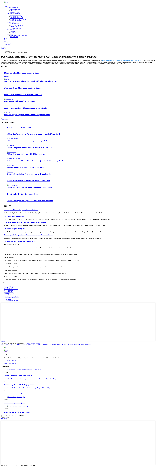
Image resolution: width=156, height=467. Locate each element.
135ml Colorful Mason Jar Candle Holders (22, 73)
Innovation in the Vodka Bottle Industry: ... (18, 394)
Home (5, 4)
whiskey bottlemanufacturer (39, 344)
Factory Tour (10, 42)
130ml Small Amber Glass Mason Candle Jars (23, 95)
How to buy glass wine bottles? (14, 216)
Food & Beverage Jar (12, 7)
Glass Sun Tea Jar (138, 60)
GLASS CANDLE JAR (16, 18)
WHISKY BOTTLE (15, 28)
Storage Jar (10, 34)
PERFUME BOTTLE (16, 21)
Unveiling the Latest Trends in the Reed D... (18, 375)
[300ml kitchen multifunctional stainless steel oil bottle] (13, 185)
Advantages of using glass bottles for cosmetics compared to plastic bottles (28, 235)
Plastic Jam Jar (7, 299)
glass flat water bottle (128, 60)
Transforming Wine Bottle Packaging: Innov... (19, 385)
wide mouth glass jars (9, 290)
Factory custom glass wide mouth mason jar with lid (25, 108)
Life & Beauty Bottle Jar (13, 13)
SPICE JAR (13, 32)
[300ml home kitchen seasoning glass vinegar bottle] (12, 138)
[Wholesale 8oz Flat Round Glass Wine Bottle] (12, 165)
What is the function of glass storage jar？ (18, 412)
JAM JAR (13, 10)
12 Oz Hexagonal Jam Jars (11, 300)
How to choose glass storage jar (14, 229)
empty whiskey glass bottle (24, 344)
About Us (6, 41)
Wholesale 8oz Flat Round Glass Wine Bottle (26, 167)
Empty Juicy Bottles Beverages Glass (22, 194)
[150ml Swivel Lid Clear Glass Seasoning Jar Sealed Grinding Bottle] (13, 158)
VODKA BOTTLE (15, 26)
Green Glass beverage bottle (19, 127)
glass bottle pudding (107, 60)
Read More (7, 76)
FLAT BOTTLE (14, 23)
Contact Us (7, 44)
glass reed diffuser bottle (67, 344)
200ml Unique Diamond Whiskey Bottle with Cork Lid (29, 147)
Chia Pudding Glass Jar (10, 286)
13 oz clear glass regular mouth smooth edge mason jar (27, 115)
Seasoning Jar (10, 29)
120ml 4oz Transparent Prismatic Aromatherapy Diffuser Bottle (34, 134)
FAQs (5, 40)
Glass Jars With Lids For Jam (11, 296)
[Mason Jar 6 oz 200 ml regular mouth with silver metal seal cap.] (7, 79)
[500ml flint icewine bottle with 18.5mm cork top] (11, 152)
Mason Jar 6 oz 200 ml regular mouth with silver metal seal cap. (30, 81)
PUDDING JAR (14, 12)
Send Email (4, 418)
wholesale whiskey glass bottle (8, 344)
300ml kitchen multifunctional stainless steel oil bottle (29, 187)
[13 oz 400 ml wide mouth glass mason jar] (8, 99)
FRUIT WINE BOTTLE (16, 25)
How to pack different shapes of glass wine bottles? (21, 210)
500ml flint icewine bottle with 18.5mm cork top (27, 154)
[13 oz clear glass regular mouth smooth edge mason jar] (7, 112)
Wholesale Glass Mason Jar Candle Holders (22, 88)
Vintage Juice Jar (8, 292)
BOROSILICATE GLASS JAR (18, 35)
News (5, 38)
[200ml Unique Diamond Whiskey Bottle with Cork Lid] (11, 145)
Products (6, 6)
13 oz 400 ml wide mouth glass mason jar (21, 101)
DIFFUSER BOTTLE (16, 16)
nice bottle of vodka (9, 293)
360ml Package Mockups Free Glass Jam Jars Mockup (30, 201)
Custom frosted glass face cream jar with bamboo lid (29, 174)
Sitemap (38, 343)
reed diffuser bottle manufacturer (82, 344)
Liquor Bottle (10, 22)
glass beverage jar (117, 60)
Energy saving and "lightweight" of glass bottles (20, 241)
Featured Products (30, 343)
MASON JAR (14, 37)
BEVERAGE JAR (15, 9)
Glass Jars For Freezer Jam (11, 289)
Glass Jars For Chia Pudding (11, 297)
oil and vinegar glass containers (12, 294)
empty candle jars (8, 287)
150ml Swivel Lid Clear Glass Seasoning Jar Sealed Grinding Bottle (35, 161)
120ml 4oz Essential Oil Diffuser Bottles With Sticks (28, 181)
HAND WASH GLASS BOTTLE (19, 19)
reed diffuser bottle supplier (53, 344)
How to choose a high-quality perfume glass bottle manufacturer (25, 222)
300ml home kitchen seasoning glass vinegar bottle (28, 141)
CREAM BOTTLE (15, 15)
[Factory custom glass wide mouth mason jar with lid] (7, 105)
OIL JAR (12, 31)
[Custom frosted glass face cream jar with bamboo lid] (10, 172)
